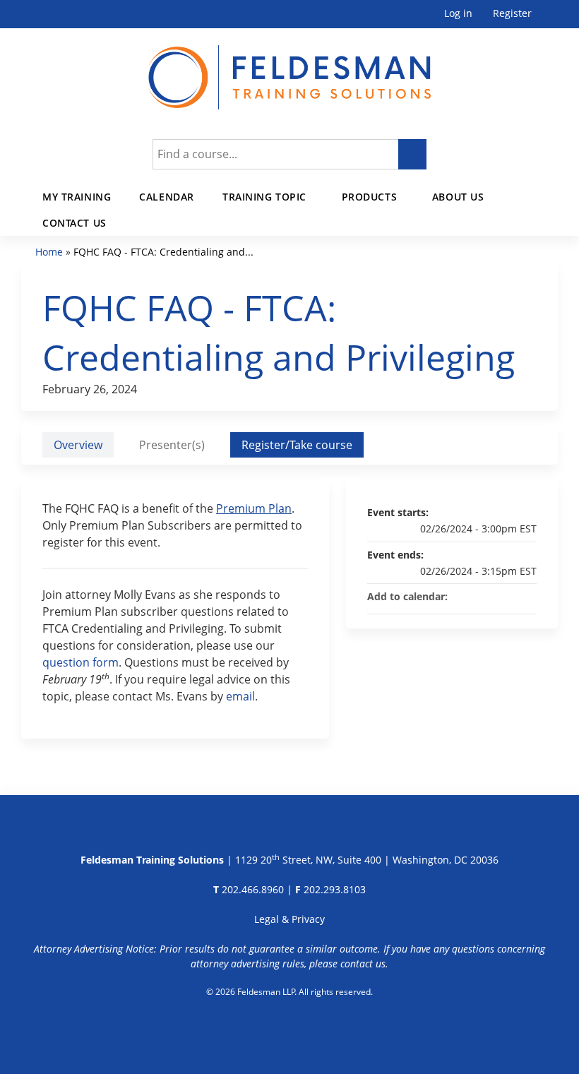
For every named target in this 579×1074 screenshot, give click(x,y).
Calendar (166, 196)
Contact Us (74, 222)
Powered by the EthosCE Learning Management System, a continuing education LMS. (289, 1028)
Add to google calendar (470, 597)
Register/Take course (296, 445)
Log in (458, 13)
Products (370, 196)
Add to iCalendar (507, 596)
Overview (78, 445)
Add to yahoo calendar (489, 597)
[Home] (289, 68)
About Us (458, 196)
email (240, 696)
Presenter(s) (172, 445)
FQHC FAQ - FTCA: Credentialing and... (163, 251)
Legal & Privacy (289, 919)
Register (512, 13)
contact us (363, 963)
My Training (76, 196)
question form (80, 662)
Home (49, 251)
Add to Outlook (525, 597)
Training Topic (264, 196)
